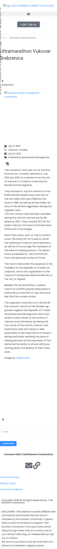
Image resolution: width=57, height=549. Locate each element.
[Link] (36, 465)
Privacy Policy (8, 483)
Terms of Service (9, 477)
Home (4, 38)
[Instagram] (21, 465)
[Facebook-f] (5, 465)
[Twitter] (13, 465)
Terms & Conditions (11, 489)
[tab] (28, 83)
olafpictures (23, 358)
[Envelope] (28, 465)
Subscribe (8, 444)
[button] (28, 14)
